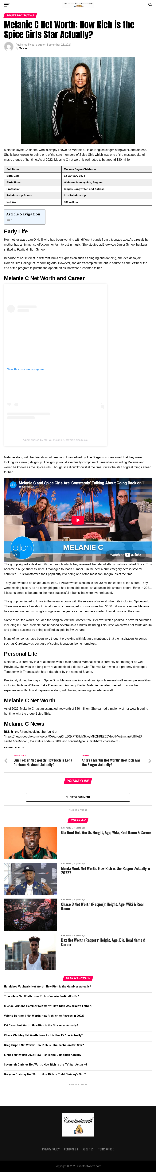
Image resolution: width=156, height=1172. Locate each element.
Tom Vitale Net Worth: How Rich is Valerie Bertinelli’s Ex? (41, 996)
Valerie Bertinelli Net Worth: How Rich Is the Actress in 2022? (44, 1015)
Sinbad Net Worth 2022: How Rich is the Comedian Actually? (43, 1055)
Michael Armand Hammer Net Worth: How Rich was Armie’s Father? (48, 1006)
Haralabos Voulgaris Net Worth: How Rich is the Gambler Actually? (47, 986)
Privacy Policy (51, 1149)
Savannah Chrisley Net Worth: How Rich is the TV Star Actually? (45, 1064)
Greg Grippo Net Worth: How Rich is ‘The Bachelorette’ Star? (44, 1045)
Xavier (23, 48)
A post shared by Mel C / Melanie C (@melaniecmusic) (55, 439)
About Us (88, 1149)
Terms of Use (106, 1149)
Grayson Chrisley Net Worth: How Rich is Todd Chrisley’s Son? (45, 1074)
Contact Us (71, 1149)
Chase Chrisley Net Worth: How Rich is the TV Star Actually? (43, 1035)
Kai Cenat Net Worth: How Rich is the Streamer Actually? (41, 1025)
